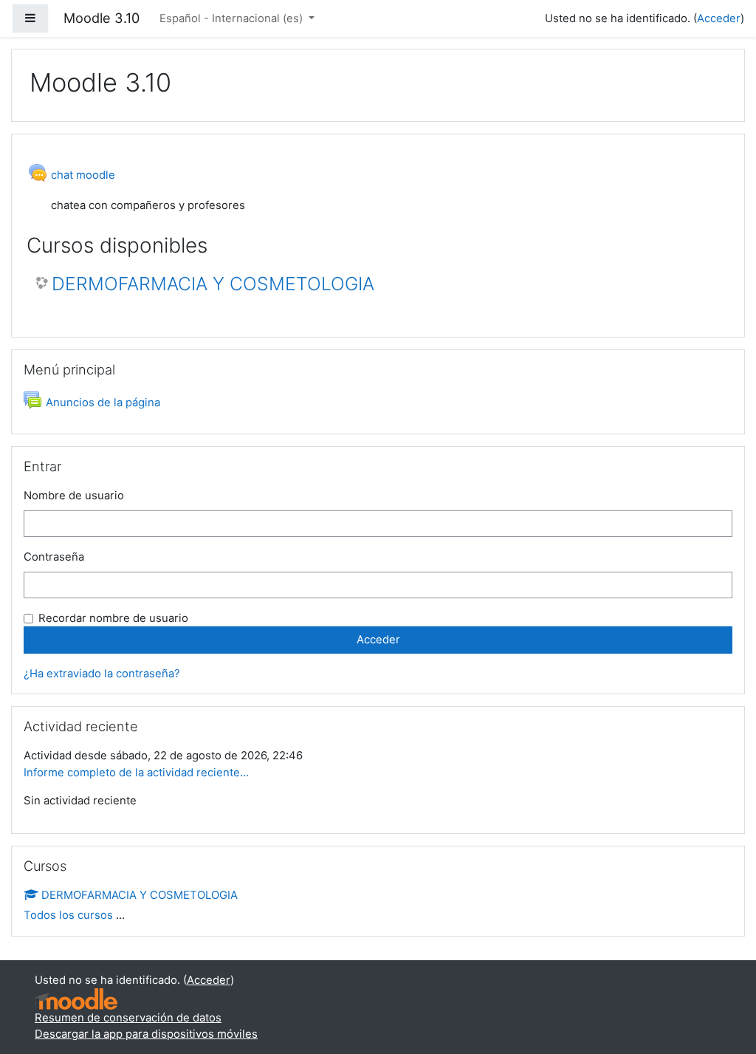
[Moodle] (76, 999)
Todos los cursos (68, 915)
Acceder (718, 18)
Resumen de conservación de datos (128, 1017)
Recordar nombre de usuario (113, 618)
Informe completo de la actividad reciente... (136, 772)
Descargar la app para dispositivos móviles (146, 1034)
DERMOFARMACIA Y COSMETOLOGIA (213, 284)
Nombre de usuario (74, 495)
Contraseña (54, 557)
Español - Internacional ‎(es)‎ (232, 18)
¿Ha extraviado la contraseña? (102, 673)
